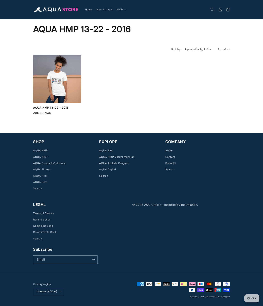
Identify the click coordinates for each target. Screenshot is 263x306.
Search (37, 188)
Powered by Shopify (220, 297)
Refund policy (42, 219)
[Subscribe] (93, 259)
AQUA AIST (40, 156)
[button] (121, 9)
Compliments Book (45, 232)
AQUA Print (40, 175)
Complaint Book (43, 225)
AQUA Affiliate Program (114, 163)
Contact (170, 156)
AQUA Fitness (42, 169)
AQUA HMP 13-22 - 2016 (51, 107)
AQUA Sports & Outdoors (49, 163)
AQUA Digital (107, 169)
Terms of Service (44, 213)
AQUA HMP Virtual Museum (116, 156)
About (169, 150)
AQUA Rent (40, 181)
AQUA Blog (106, 150)
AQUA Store (204, 297)
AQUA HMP (40, 150)
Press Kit (170, 163)
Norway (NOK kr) (47, 291)
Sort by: (176, 49)
